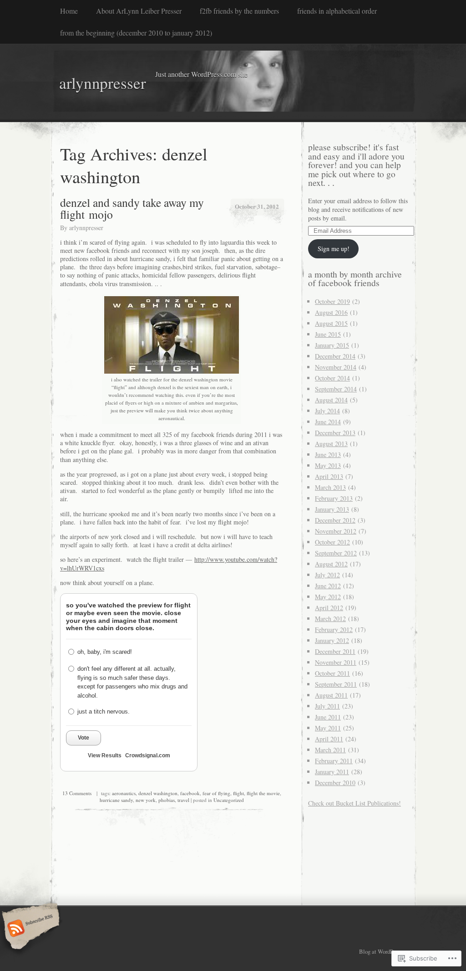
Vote (83, 738)
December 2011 (335, 651)
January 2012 (332, 640)
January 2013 (332, 509)
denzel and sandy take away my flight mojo (132, 208)
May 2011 (328, 728)
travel (183, 799)
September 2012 (336, 553)
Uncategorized (228, 799)
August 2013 (331, 443)
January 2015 (332, 345)
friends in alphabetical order (337, 10)
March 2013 (330, 487)
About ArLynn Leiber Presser (139, 10)
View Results (105, 755)
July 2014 (327, 410)
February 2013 (334, 498)
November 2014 (335, 367)
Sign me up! (334, 248)
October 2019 (332, 301)
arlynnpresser (86, 227)
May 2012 (328, 596)
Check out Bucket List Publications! (354, 803)
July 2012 (327, 574)
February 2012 (334, 629)
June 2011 (328, 717)
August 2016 (331, 312)
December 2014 (335, 356)
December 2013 (335, 432)
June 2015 (328, 334)
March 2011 (330, 749)
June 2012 (328, 585)
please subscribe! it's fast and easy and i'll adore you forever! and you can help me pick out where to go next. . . (356, 165)
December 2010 (335, 782)
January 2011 (332, 771)
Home (69, 10)
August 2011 (331, 695)
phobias (166, 799)
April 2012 (329, 607)
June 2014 (328, 421)
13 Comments (76, 793)
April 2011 (329, 739)
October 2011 (332, 673)
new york (146, 799)
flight (238, 793)
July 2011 (327, 706)
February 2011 (334, 760)
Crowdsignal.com (147, 755)
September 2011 (336, 684)
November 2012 (335, 531)
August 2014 (331, 400)
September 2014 (336, 389)
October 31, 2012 (257, 206)
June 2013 (328, 454)
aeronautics (124, 793)
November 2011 (335, 662)
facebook (190, 793)
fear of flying (216, 793)
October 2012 (332, 542)
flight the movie (263, 793)
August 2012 (331, 564)
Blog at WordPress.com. (387, 951)
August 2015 (331, 323)
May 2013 (328, 465)
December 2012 (335, 520)
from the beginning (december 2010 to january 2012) (136, 32)
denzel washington (157, 793)
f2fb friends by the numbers (239, 10)
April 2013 (329, 476)
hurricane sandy (116, 799)
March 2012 (330, 618)
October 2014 (332, 378)
